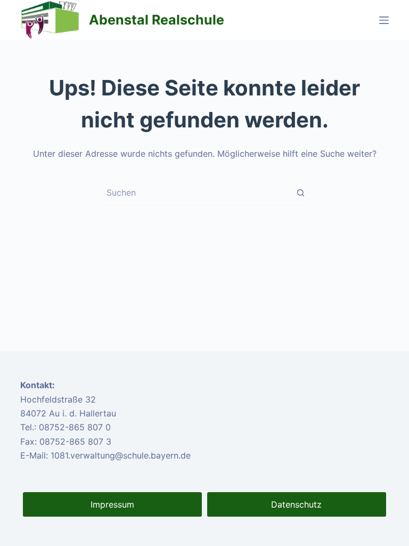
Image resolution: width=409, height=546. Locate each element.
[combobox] (194, 192)
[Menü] (384, 20)
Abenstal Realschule (156, 20)
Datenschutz (296, 504)
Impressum (112, 504)
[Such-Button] (300, 192)
